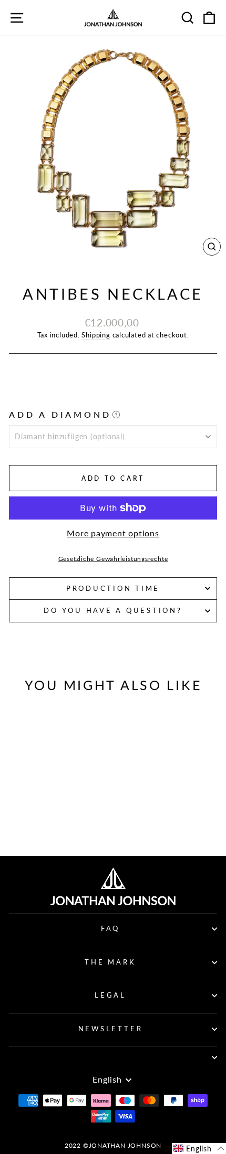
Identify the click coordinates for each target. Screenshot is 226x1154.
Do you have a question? (113, 611)
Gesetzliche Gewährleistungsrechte (113, 559)
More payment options (113, 533)
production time (113, 588)
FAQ (110, 929)
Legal (110, 995)
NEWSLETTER (110, 1029)
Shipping (95, 335)
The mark (110, 962)
